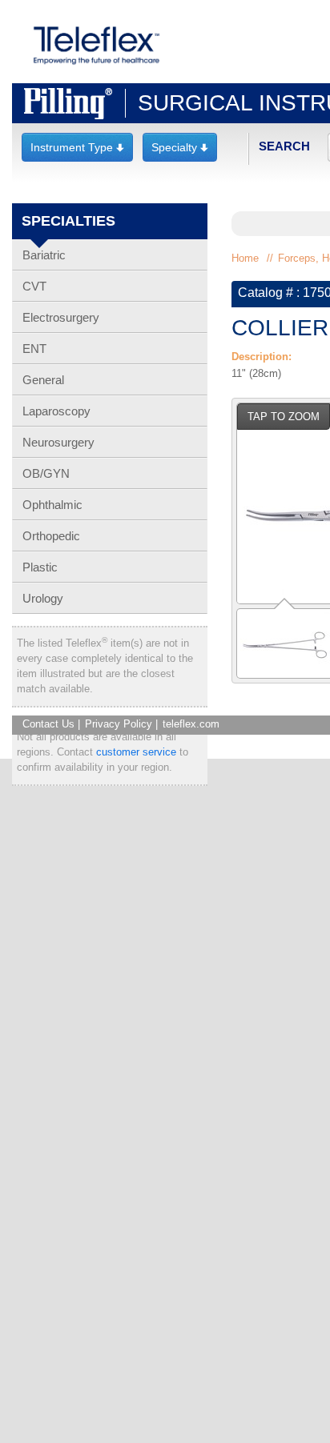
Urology (42, 598)
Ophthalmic (52, 504)
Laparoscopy (56, 411)
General (43, 380)
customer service (136, 752)
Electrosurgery (60, 317)
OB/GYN (46, 473)
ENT (34, 348)
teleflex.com (191, 724)
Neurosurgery (58, 442)
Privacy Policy (118, 724)
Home (245, 258)
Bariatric (44, 255)
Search (284, 146)
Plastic (40, 567)
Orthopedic (51, 536)
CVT (34, 286)
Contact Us (48, 724)
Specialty (179, 147)
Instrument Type (77, 147)
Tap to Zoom (284, 417)
